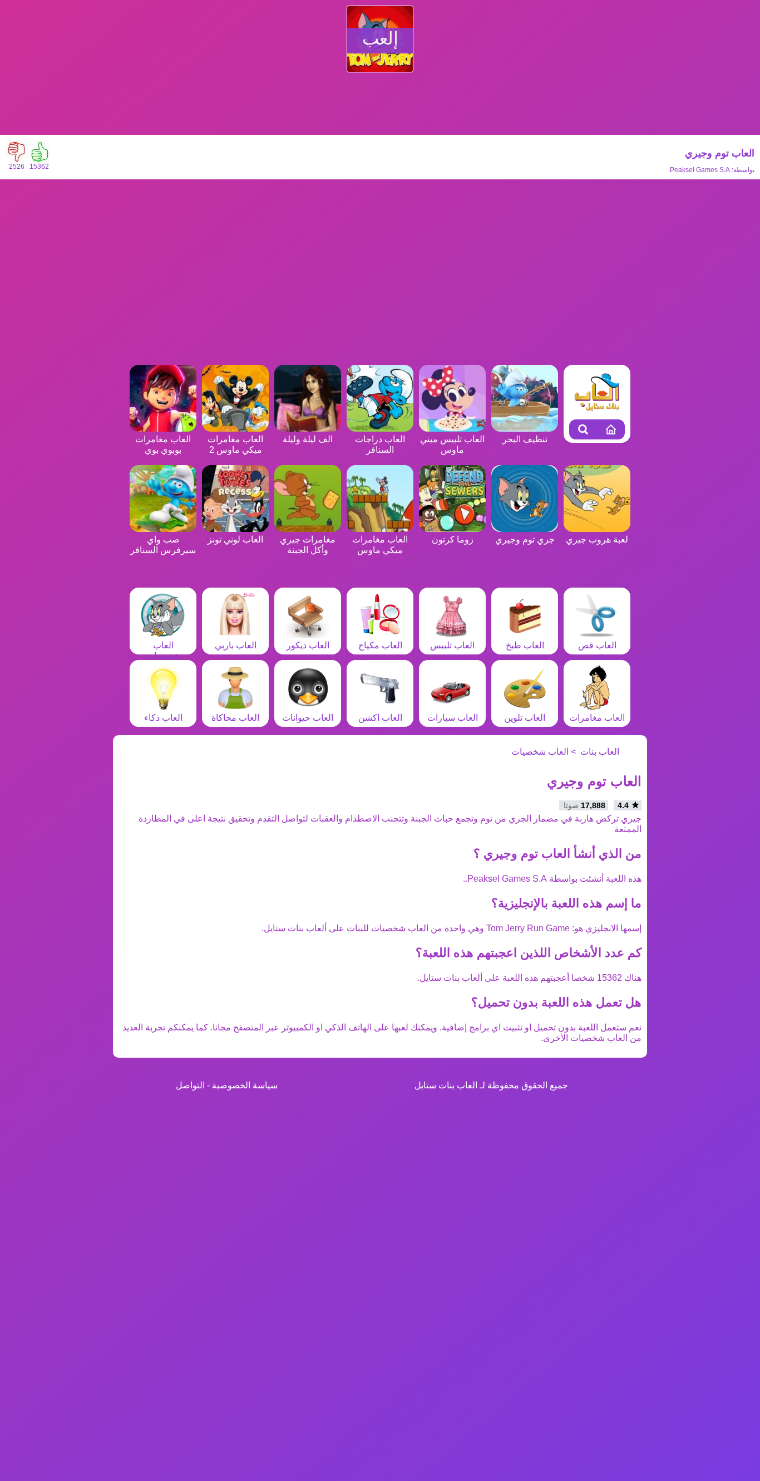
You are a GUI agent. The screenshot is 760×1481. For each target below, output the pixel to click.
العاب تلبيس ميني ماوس (452, 444)
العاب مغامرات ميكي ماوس (380, 545)
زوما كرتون (452, 539)
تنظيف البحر (524, 439)
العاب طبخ (525, 645)
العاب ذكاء (163, 717)
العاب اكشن (380, 717)
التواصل (190, 1085)
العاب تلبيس (452, 645)
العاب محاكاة (235, 717)
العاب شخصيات (163, 651)
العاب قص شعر (597, 651)
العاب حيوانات (307, 717)
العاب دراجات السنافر (380, 444)
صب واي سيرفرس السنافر (163, 545)
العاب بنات (599, 751)
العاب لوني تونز (235, 539)
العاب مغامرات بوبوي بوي (163, 444)
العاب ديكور (308, 645)
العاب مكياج (380, 645)
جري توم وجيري (525, 539)
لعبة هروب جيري (597, 539)
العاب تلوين (524, 717)
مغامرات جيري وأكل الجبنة (307, 545)
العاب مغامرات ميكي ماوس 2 (235, 444)
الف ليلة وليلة (308, 439)
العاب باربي (235, 645)
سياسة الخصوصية (245, 1085)
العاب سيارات (452, 717)
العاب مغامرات (597, 717)
